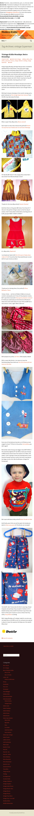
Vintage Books (8, 703)
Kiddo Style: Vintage (16, 59)
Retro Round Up (7, 759)
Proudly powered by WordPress (17, 812)
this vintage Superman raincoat (19, 95)
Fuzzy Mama (8, 614)
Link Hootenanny (7, 742)
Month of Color (6, 747)
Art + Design (6, 668)
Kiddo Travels (6, 737)
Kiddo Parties (6, 713)
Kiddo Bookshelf (7, 699)
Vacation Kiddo (6, 779)
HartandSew (26, 444)
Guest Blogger (6, 691)
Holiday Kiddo (6, 694)
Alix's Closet (6, 665)
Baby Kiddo (7, 720)
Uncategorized (6, 776)
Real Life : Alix (6, 752)
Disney (4, 681)
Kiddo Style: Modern (8, 718)
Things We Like (6, 771)
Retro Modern (8, 732)
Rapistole (12, 251)
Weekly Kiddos (6, 801)
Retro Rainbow (6, 757)
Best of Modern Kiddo (8, 670)
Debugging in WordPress (12, 12)
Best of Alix (7, 672)
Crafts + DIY (5, 677)
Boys (6, 725)
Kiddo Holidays (6, 710)
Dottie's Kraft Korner (9, 679)
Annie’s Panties (24, 204)
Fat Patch (17, 356)
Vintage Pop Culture (7, 796)
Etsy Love (5, 686)
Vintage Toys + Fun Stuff (8, 798)
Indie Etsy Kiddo (8, 730)
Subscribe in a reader (8, 646)
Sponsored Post (7, 766)
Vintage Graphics (7, 783)
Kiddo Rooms (6, 715)
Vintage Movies (6, 791)
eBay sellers (27, 59)
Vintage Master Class (8, 788)
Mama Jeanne (21, 122)
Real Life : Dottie (7, 754)
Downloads (5, 684)
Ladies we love (6, 739)
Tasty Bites (5, 769)
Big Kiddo (7, 722)
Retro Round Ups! (7, 761)
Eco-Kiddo (7, 727)
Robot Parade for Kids (26, 519)
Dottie (10, 62)
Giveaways (5, 689)
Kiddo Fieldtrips (7, 708)
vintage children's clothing (21, 60)
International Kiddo (7, 696)
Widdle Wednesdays (8, 803)
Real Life (5, 749)
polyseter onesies (9, 60)
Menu (3, 41)
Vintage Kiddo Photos (8, 786)
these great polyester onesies (24, 298)
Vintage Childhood (7, 781)
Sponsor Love (6, 764)
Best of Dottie (8, 675)
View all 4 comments (8, 638)
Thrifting (5, 774)
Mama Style (6, 744)
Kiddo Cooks (6, 706)
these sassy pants (10, 525)
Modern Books (8, 701)
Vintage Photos (6, 793)
